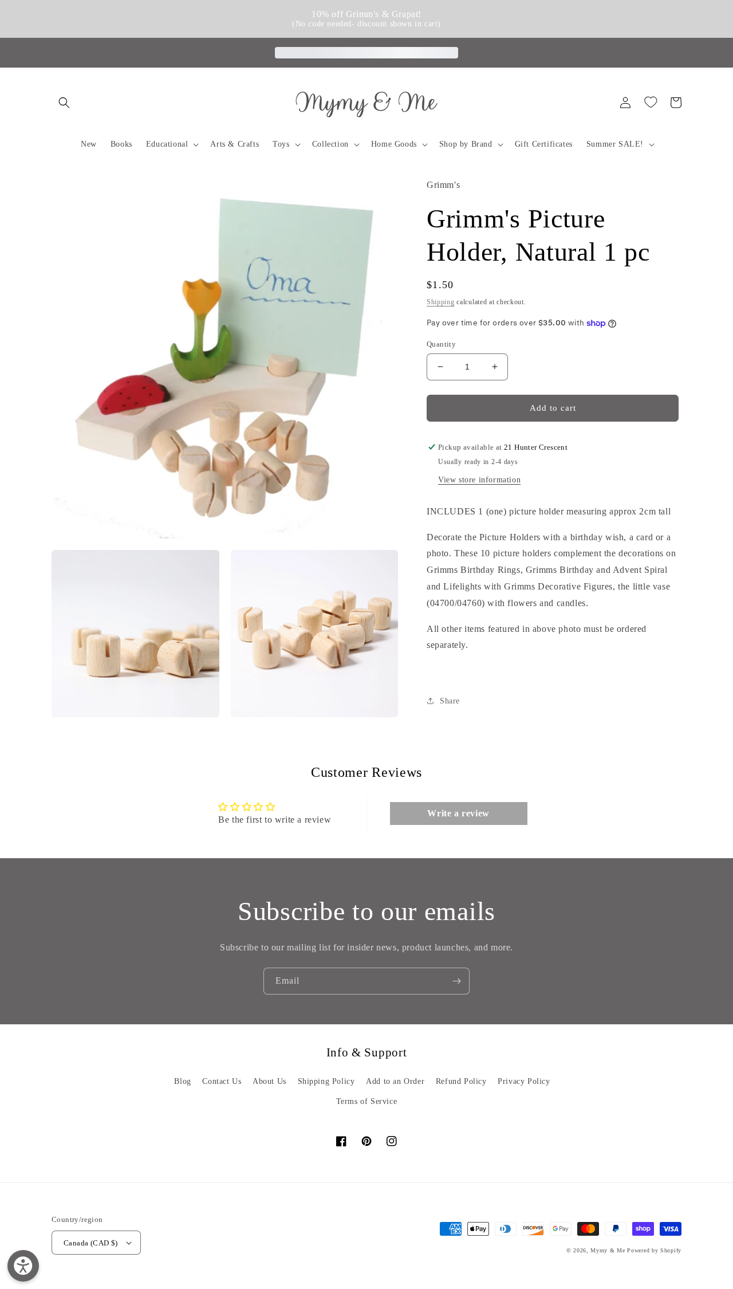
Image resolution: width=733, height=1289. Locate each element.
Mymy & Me (607, 1250)
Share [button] (450, 701)
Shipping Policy (326, 1081)
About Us (269, 1081)
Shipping (441, 301)
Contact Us (221, 1081)
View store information (479, 479)
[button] (64, 102)
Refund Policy (461, 1081)
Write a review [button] (458, 813)
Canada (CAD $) (91, 1243)
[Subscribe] (456, 981)
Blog (182, 1081)
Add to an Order (395, 1081)
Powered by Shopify (654, 1250)
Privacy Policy (524, 1081)
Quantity (441, 344)
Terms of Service (366, 1101)
